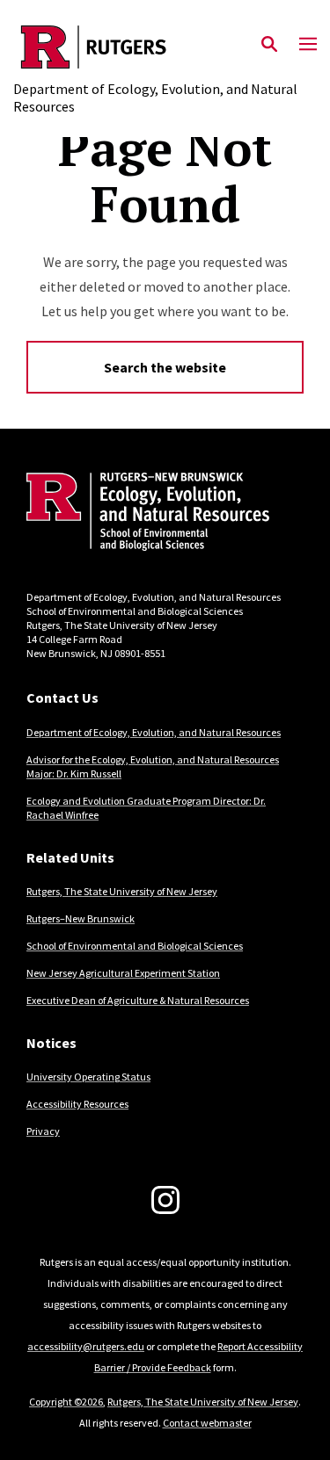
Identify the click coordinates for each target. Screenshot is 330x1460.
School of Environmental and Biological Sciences (134, 945)
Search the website (165, 367)
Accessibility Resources (77, 1103)
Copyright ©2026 (66, 1401)
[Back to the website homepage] (165, 47)
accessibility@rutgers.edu (85, 1346)
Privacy (43, 1131)
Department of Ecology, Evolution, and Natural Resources (153, 732)
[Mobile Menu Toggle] (308, 44)
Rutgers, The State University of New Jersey (121, 891)
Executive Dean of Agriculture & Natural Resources (137, 1000)
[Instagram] (165, 1200)
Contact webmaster (207, 1422)
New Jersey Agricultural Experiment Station (123, 972)
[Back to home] (145, 514)
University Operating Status (88, 1076)
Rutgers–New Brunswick (80, 918)
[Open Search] (269, 44)
